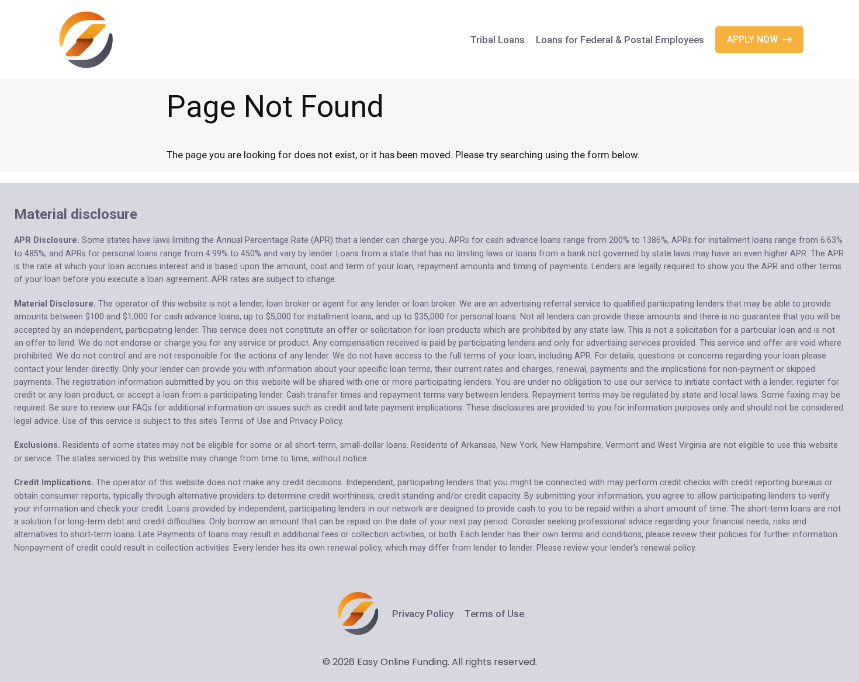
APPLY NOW (752, 39)
